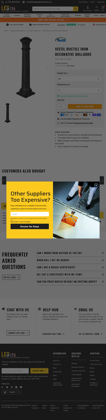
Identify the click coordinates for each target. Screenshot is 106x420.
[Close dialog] (96, 185)
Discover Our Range (29, 226)
